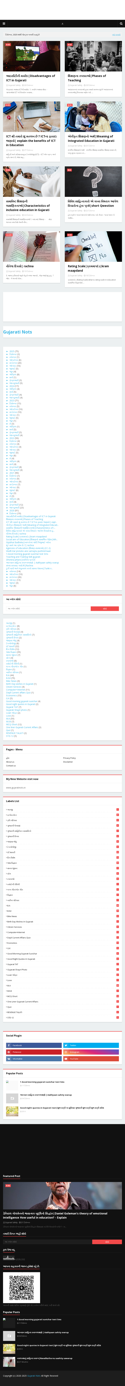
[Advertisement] (62, 1149)
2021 (11, 472)
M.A (8, 718)
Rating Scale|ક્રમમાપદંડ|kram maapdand (26, 536)
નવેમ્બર (12, 357)
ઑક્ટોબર (13, 359)
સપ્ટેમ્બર (13, 362)
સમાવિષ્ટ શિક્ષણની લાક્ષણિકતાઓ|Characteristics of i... (30, 527)
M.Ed (8, 721)
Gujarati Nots (17, 332)
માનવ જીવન (11, 654)
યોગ (8, 657)
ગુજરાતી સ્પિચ (12, 637)
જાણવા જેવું (11, 640)
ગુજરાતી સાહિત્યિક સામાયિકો (18, 634)
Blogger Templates (56, 1382)
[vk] (34, 1058)
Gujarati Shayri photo (16, 709)
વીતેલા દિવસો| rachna (16, 533)
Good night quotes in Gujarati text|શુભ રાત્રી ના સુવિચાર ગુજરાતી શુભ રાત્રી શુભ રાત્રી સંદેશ (62, 1107)
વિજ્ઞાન (9, 669)
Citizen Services (13, 686)
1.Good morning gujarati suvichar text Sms (27, 553)
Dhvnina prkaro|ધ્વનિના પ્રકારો (20, 559)
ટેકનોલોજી (11, 643)
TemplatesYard (26, 1382)
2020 (11, 510)
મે (10, 423)
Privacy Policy (69, 758)
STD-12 (10, 736)
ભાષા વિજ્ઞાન (11, 652)
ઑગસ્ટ (12, 365)
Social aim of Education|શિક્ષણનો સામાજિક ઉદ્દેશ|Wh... (32, 539)
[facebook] (34, 1045)
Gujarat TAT (12, 707)
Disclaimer (68, 761)
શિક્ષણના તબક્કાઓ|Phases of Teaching (24, 519)
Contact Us (96, 1382)
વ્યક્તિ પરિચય (12, 672)
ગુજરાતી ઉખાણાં (13, 631)
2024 (11, 386)
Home (86, 1382)
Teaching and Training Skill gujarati (23, 556)
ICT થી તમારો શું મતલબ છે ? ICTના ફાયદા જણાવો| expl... (31, 522)
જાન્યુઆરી (14, 383)
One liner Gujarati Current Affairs (22, 727)
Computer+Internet (15, 689)
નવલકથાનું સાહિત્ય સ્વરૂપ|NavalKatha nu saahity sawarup (44, 1358)
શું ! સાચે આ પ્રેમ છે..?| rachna (20, 545)
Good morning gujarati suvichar (21, 701)
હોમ (7, 758)
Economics (11, 695)
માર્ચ (11, 377)
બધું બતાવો (116, 34)
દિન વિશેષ (10, 649)
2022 (11, 438)
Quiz (8, 730)
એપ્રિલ (12, 374)
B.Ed (8, 678)
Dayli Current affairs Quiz (18, 692)
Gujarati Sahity (14, 85)
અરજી (9, 623)
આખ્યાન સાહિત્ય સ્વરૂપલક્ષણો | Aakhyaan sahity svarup (32, 562)
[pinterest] (34, 1052)
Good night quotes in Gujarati (20, 704)
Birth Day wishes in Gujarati (19, 683)
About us (10, 761)
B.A (7, 675)
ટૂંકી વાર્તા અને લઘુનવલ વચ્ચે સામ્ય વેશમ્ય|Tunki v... (29, 568)
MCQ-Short (11, 724)
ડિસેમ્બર (13, 354)
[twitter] (91, 1045)
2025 (11, 351)
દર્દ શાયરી (10, 646)
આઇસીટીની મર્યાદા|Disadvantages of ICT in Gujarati (31, 516)
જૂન (11, 371)
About (119, 1382)
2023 (11, 400)
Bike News (11, 681)
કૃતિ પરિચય (11, 628)
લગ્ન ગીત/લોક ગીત (14, 666)
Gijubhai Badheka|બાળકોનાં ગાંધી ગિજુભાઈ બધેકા (28, 542)
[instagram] (91, 1052)
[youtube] (91, 1058)
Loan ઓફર (11, 712)
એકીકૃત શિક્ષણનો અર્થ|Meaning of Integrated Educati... (32, 525)
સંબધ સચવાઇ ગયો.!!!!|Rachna (19, 565)
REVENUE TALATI (14, 733)
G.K (7, 698)
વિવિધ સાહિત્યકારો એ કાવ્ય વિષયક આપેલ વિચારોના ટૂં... (30, 530)
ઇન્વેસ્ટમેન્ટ (11, 626)
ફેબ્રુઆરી (14, 380)
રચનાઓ (10, 660)
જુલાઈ (12, 368)
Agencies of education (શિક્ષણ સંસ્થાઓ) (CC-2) (28, 548)
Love (8, 715)
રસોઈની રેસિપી (12, 663)
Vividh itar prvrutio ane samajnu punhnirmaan (28, 551)
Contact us (11, 765)
